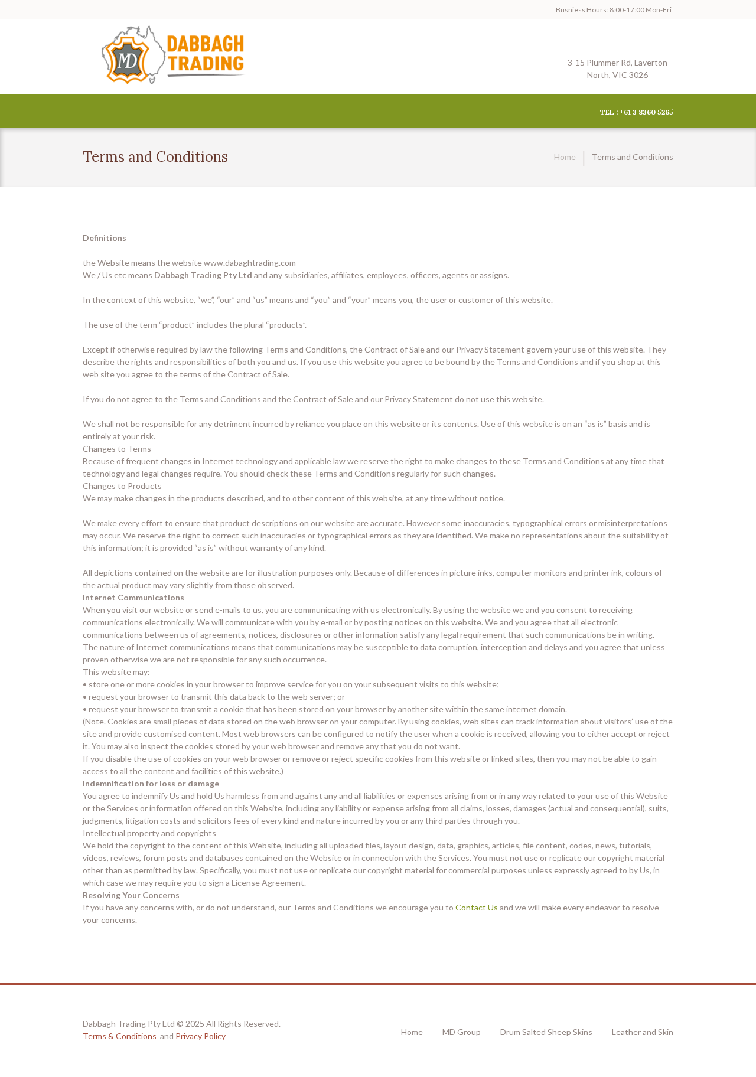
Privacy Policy (200, 1036)
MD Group (461, 1032)
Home (565, 157)
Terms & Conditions (120, 1036)
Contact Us (476, 907)
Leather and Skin (642, 1032)
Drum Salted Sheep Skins (546, 1032)
